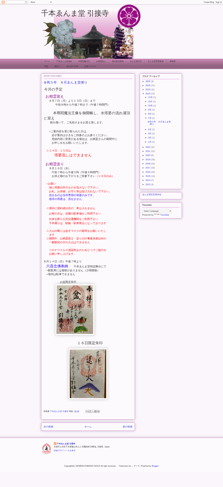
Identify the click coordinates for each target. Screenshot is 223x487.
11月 (150, 101)
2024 (148, 89)
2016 (148, 172)
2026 (148, 81)
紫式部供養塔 (118, 61)
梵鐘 (46, 66)
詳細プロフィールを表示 (65, 450)
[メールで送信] (86, 411)
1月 (150, 142)
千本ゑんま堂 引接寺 (75, 13)
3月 (150, 137)
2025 (148, 85)
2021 (148, 151)
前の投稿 (127, 426)
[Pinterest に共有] (98, 411)
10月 (150, 105)
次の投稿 (48, 426)
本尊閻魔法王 (84, 61)
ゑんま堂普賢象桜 (156, 61)
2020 (148, 155)
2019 (148, 159)
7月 (150, 118)
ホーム (47, 61)
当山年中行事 (72, 66)
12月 (150, 97)
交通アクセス (90, 66)
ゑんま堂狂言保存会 (151, 194)
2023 (148, 93)
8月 (150, 114)
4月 (150, 133)
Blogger (155, 466)
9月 (150, 109)
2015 (148, 176)
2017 (148, 167)
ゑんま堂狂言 (136, 61)
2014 (148, 180)
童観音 (173, 61)
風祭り (57, 66)
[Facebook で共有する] (95, 411)
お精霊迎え (101, 61)
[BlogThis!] (89, 411)
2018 (148, 163)
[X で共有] (92, 411)
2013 (148, 184)
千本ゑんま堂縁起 (64, 61)
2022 (148, 147)
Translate (164, 215)
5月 (150, 129)
